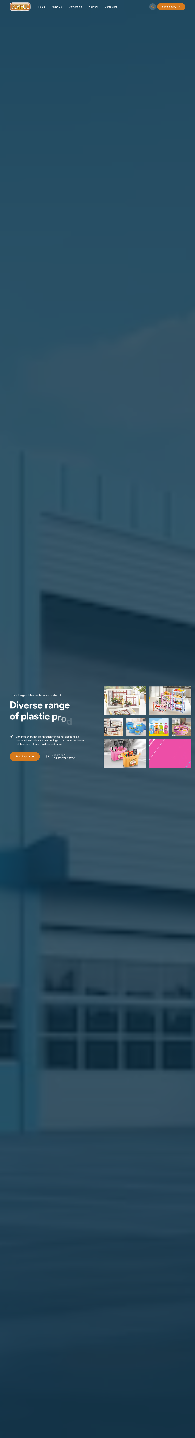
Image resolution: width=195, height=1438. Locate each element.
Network (93, 6)
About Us (57, 6)
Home (41, 6)
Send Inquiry (169, 6)
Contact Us (111, 6)
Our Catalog (75, 6)
